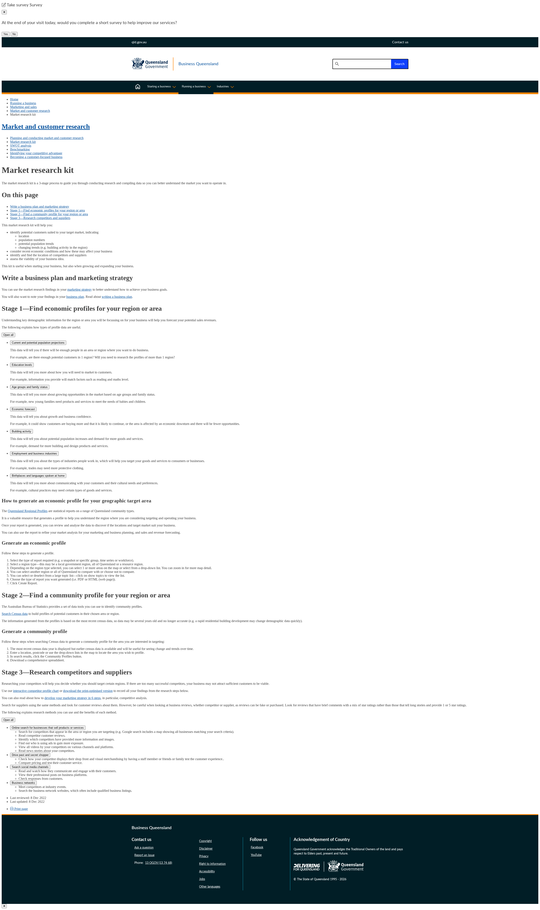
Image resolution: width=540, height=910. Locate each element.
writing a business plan (117, 296)
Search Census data (15, 614)
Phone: (153, 862)
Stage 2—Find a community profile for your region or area (49, 214)
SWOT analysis (20, 145)
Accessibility (207, 871)
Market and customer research (30, 111)
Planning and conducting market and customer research (47, 138)
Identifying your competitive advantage (36, 153)
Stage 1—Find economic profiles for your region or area (47, 210)
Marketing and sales (23, 107)
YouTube (256, 855)
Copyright (205, 841)
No (14, 34)
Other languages (209, 886)
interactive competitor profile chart (36, 691)
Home (14, 99)
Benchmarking (20, 149)
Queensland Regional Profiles (27, 511)
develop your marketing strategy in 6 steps (73, 698)
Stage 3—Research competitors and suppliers (40, 218)
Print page (21, 809)
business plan (75, 296)
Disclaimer (206, 848)
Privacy (203, 856)
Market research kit (23, 142)
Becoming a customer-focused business (36, 157)
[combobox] (361, 64)
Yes (5, 34)
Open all (8, 334)
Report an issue (144, 855)
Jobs (202, 879)
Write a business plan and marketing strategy (39, 206)
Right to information (212, 864)
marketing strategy (79, 289)
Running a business (23, 103)
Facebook (257, 847)
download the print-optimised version (88, 691)
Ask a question (144, 847)
